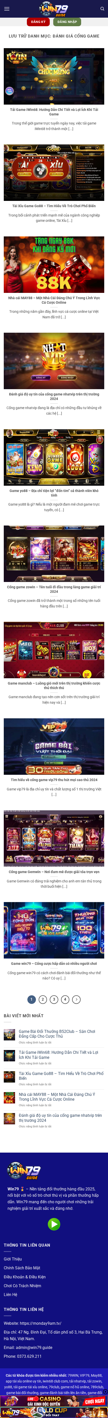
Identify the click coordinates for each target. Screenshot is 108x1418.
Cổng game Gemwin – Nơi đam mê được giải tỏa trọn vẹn (54, 872)
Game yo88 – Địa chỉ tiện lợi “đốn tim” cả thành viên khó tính (54, 493)
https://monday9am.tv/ (41, 1323)
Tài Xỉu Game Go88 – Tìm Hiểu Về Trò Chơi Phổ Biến (54, 206)
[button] (7, 9)
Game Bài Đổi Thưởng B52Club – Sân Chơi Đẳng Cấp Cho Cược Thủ (57, 1034)
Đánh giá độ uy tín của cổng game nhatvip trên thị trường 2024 (54, 396)
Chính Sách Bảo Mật (22, 1268)
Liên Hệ (10, 1294)
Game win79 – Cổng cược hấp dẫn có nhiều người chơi (54, 964)
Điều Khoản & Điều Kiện (25, 1277)
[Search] (102, 9)
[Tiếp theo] (76, 999)
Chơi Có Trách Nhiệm (22, 1285)
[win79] (54, 9)
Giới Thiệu (13, 1259)
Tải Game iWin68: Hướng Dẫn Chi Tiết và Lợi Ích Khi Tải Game (54, 112)
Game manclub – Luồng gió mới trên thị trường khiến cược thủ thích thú (54, 685)
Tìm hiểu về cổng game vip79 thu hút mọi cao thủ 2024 (54, 780)
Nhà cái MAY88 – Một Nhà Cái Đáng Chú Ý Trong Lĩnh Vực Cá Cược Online (54, 300)
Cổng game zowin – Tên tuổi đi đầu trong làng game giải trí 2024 (54, 589)
